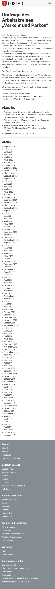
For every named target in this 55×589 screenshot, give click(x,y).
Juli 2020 (8, 328)
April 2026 (8, 157)
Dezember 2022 (10, 264)
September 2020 (11, 325)
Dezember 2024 (10, 200)
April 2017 (8, 427)
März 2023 (8, 256)
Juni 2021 (8, 304)
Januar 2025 (9, 197)
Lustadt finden (8, 469)
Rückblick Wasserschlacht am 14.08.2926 (21, 125)
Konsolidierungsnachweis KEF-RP (16, 582)
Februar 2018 (9, 400)
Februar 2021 (9, 312)
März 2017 (8, 430)
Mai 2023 (8, 251)
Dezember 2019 (10, 344)
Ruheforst (6, 489)
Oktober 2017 (9, 411)
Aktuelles (5, 448)
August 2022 (9, 272)
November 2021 (10, 291)
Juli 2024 (8, 213)
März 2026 (8, 160)
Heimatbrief (7, 516)
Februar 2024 (9, 227)
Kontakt (5, 451)
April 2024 (8, 221)
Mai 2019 (8, 360)
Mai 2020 (8, 333)
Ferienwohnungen (9, 527)
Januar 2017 (9, 435)
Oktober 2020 (9, 323)
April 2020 (8, 336)
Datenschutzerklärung (11, 458)
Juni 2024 (8, 216)
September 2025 (11, 176)
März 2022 (8, 283)
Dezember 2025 (10, 168)
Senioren (5, 482)
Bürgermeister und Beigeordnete (15, 568)
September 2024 (11, 208)
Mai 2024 (8, 219)
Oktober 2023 (9, 237)
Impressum (6, 455)
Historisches (7, 513)
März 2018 (8, 398)
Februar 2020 (9, 341)
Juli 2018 (8, 387)
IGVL (4, 551)
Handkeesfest (7, 540)
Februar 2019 (9, 368)
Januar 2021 (9, 315)
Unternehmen (7, 554)
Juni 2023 (8, 248)
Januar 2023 (9, 261)
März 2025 (8, 192)
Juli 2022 (8, 275)
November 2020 (10, 320)
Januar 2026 (9, 165)
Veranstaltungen (9, 472)
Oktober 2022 (9, 267)
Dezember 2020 (10, 317)
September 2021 (11, 296)
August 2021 (9, 299)
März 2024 (8, 224)
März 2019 (8, 365)
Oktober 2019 (9, 349)
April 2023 (8, 253)
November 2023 (10, 235)
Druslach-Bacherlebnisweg (13, 534)
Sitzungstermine (8, 575)
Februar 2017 (9, 432)
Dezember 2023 (10, 232)
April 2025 (8, 189)
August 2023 (9, 243)
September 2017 (11, 414)
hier (30, 71)
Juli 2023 (8, 245)
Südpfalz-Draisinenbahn (12, 537)
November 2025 (10, 170)
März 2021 (8, 309)
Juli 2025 (8, 181)
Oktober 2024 (9, 205)
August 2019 (9, 355)
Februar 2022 (9, 285)
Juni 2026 (8, 152)
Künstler (5, 506)
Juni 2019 (8, 357)
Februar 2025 (9, 195)
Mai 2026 (8, 154)
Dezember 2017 (10, 406)
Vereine (5, 476)
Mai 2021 (8, 307)
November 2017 (10, 408)
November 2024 (10, 203)
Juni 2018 (8, 390)
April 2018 (8, 395)
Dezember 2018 (10, 373)
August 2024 (9, 211)
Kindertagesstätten (10, 500)
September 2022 (11, 269)
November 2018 (10, 376)
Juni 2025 (8, 184)
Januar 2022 (9, 288)
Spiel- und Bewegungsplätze (13, 486)
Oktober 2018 (9, 379)
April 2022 (8, 280)
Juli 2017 (8, 419)
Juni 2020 (8, 331)
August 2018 (9, 384)
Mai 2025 (8, 187)
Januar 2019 (9, 371)
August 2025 (9, 179)
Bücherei (5, 510)
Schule (4, 503)
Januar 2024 (9, 229)
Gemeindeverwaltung (11, 565)
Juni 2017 (8, 422)
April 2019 (8, 363)
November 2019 (10, 347)
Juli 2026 (8, 149)
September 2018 (11, 382)
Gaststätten (7, 530)
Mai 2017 (8, 424)
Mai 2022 (8, 277)
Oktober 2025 (9, 173)
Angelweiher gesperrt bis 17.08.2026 (19, 133)
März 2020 (8, 339)
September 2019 (11, 352)
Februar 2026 (9, 162)
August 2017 (9, 416)
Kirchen (5, 479)
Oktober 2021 (9, 293)
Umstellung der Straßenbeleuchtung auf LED (20, 578)
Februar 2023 (9, 259)
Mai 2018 (8, 392)
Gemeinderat (7, 572)
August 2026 (9, 146)
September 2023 (11, 240)
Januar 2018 (9, 403)
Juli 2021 (8, 301)
